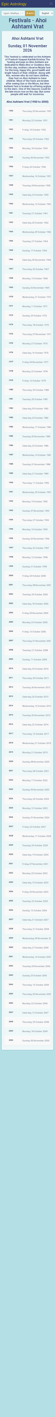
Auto (31, 13)
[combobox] (13, 13)
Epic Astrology (14, 4)
